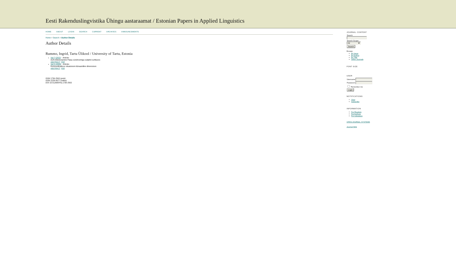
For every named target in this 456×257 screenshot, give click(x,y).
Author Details (68, 38)
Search (83, 32)
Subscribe (355, 102)
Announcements (130, 32)
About (59, 32)
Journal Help (352, 127)
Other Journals (357, 59)
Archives (111, 32)
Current (96, 32)
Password (351, 83)
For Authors (356, 114)
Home (48, 32)
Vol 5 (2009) (56, 64)
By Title (354, 57)
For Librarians (356, 116)
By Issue (354, 53)
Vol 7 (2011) (56, 58)
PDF (63, 62)
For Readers (356, 112)
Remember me (357, 87)
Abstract (55, 62)
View (353, 100)
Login (71, 32)
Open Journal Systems (358, 122)
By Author (355, 55)
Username (351, 79)
